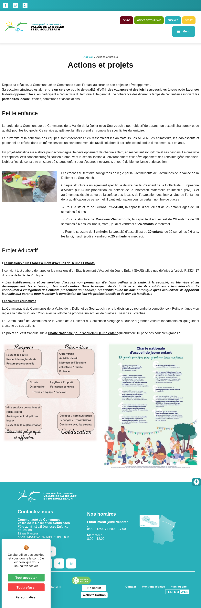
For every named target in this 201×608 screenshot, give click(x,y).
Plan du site (179, 586)
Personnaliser (26, 597)
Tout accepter (26, 577)
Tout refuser (26, 587)
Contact (130, 586)
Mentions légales (153, 586)
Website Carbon (94, 595)
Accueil (88, 56)
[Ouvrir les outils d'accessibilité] (196, 482)
